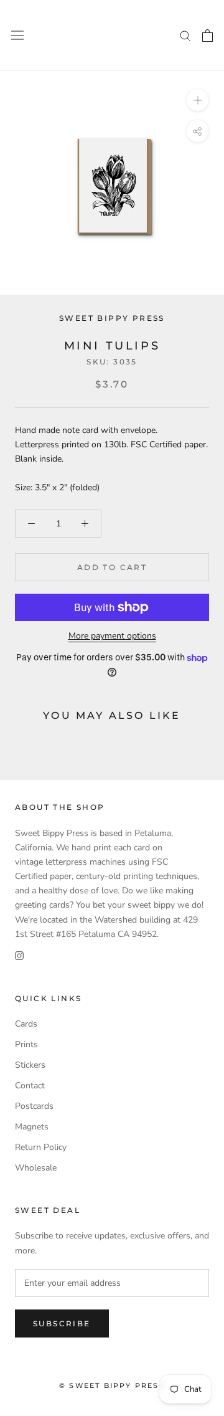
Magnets (32, 1127)
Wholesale (36, 1168)
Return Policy (41, 1147)
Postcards (34, 1106)
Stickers (30, 1065)
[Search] (185, 35)
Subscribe (62, 1323)
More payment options (112, 636)
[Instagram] (19, 955)
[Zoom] (197, 100)
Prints (26, 1044)
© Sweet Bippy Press (112, 1385)
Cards (26, 1024)
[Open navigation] (17, 35)
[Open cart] (207, 35)
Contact (30, 1085)
